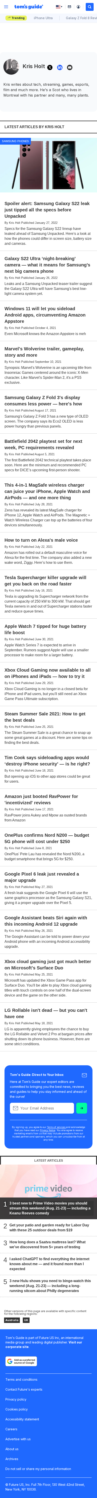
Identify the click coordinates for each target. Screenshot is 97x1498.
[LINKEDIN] (60, 67)
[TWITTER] (50, 67)
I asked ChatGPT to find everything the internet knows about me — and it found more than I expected (49, 1264)
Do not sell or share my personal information (38, 1469)
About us (11, 1449)
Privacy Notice (47, 1130)
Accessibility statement (22, 1419)
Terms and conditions (21, 1379)
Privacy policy (15, 1399)
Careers (11, 1429)
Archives (11, 1459)
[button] (90, 7)
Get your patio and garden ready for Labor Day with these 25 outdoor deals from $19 (49, 1227)
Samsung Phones (15, 141)
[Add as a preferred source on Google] (21, 1361)
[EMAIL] (70, 67)
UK (26, 1320)
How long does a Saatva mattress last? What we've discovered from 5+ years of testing (47, 1244)
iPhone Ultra (43, 18)
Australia (11, 1320)
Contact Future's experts (23, 1389)
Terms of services (56, 1127)
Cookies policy (16, 1409)
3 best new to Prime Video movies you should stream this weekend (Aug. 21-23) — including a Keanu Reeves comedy (49, 1208)
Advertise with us (18, 1439)
